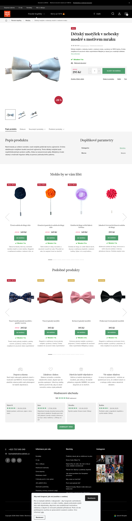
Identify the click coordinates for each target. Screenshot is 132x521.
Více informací (75, 54)
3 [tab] (59, 354)
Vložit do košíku (114, 71)
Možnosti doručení (80, 63)
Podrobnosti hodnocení (96, 45)
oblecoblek (13, 460)
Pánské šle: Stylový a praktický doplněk (78, 470)
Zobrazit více (66, 427)
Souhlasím (91, 498)
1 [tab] (50, 354)
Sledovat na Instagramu (111, 485)
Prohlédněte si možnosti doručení (82, 3)
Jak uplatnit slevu (41, 483)
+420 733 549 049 (17, 449)
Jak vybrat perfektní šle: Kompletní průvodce (77, 474)
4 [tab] (64, 354)
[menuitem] (36, 14)
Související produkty (36, 129)
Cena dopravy (40, 471)
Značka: (77, 79)
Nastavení (39, 517)
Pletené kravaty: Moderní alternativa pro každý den (78, 488)
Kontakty (29, 8)
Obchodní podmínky (42, 487)
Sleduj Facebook (7, 460)
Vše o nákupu (40, 8)
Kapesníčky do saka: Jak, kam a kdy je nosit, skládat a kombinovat (78, 465)
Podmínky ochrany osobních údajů (47, 490)
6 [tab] (73, 354)
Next (125, 217)
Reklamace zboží (41, 475)
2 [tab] (55, 354)
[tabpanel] (20, 219)
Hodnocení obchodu (66, 393)
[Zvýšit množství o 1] (99, 71)
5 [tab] (68, 354)
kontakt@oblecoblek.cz (19, 453)
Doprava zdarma (9, 8)
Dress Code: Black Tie (73, 460)
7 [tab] (77, 354)
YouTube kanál (19, 460)
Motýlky (123, 148)
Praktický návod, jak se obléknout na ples (79, 456)
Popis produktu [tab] (10, 129)
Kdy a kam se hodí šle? (73, 479)
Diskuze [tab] (23, 129)
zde (42, 512)
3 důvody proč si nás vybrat (44, 479)
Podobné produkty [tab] (55, 129)
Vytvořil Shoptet (122, 516)
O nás (20, 8)
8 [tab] (82, 354)
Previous (7, 217)
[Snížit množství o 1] (90, 71)
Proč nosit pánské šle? (73, 483)
